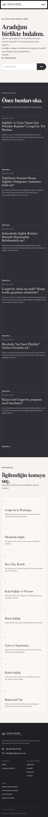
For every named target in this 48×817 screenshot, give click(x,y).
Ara (41, 67)
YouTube (30, 776)
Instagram (30, 772)
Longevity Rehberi (8, 768)
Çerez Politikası (7, 794)
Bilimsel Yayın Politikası (10, 787)
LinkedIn (30, 768)
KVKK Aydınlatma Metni (10, 790)
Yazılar (4, 764)
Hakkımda (30, 764)
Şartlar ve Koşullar (8, 798)
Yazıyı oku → (6, 170)
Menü (43, 5)
